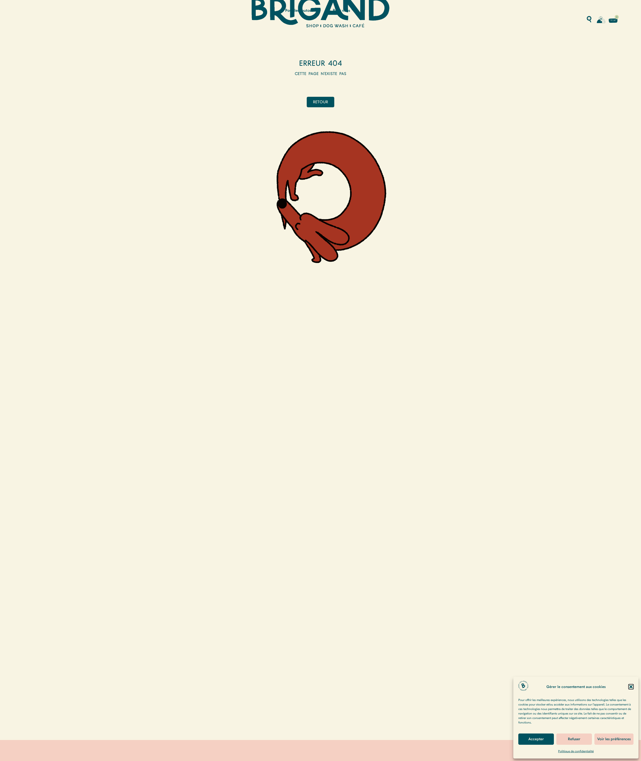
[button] (630, 686)
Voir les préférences (614, 739)
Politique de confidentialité (576, 751)
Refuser (574, 739)
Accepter (536, 739)
